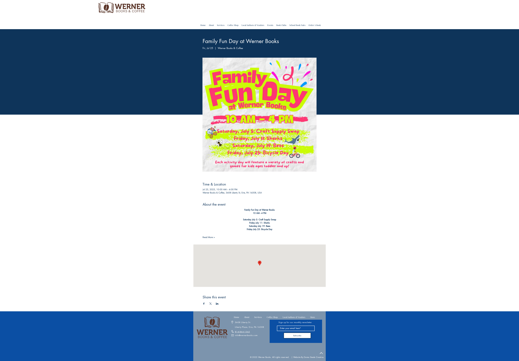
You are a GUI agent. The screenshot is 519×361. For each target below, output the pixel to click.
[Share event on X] (210, 304)
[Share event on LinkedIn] (217, 304)
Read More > (209, 237)
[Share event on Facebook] (204, 304)
